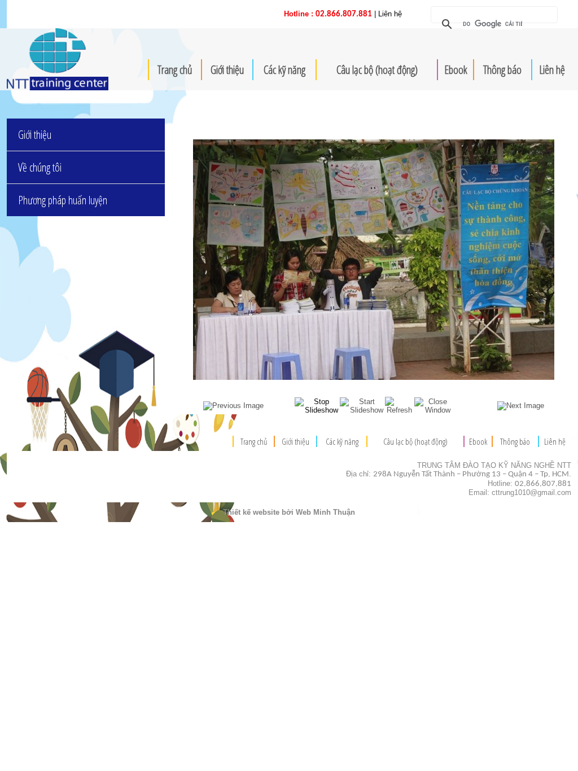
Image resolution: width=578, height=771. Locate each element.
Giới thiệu (227, 69)
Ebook (455, 69)
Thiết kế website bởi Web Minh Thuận (289, 512)
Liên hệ (552, 69)
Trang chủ (174, 69)
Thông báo (502, 69)
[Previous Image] (233, 405)
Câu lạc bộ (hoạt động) (377, 69)
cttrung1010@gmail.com (531, 492)
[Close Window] (433, 410)
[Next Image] (520, 405)
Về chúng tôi (40, 167)
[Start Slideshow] (362, 410)
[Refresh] (399, 410)
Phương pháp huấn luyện (62, 200)
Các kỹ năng (284, 69)
